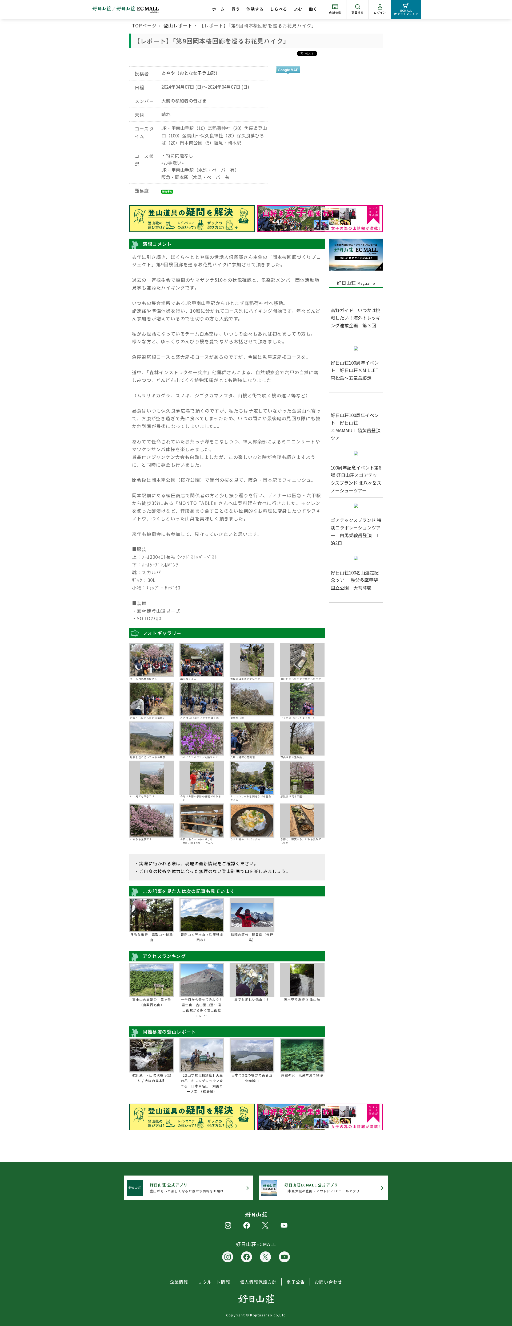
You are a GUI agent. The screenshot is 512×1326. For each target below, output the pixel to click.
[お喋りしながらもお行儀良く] (151, 699)
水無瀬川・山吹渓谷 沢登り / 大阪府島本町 (151, 1078)
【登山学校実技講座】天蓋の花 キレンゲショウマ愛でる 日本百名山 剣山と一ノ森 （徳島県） (202, 1083)
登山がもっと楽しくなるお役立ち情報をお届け (187, 1187)
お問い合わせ (328, 1282)
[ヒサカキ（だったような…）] (302, 699)
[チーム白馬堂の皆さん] (151, 660)
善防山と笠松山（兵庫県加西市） (202, 937)
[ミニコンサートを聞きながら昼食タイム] (252, 778)
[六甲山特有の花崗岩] (252, 738)
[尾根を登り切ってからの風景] (151, 738)
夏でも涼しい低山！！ (252, 999)
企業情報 (179, 1282)
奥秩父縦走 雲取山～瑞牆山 (152, 937)
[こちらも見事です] (151, 820)
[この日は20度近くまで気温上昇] (201, 699)
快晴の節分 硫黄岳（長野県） (252, 937)
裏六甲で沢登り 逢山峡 (302, 999)
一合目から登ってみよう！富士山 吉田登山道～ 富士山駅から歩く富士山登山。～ (202, 1007)
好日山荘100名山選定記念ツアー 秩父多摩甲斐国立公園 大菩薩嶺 (355, 580)
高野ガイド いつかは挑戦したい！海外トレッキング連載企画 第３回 (356, 318)
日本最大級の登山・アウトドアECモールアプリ (322, 1187)
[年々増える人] (201, 660)
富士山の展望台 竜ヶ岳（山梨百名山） (151, 1002)
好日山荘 (356, 282)
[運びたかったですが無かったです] (302, 660)
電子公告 (295, 1282)
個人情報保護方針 (258, 1282)
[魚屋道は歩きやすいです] (252, 660)
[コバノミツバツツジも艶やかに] (201, 738)
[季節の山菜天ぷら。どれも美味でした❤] (302, 820)
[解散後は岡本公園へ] (302, 778)
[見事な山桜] (252, 699)
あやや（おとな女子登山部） (190, 73)
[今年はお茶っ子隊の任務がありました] (202, 778)
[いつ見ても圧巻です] (152, 778)
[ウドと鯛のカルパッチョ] (252, 820)
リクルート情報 (214, 1282)
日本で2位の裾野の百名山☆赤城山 (251, 1078)
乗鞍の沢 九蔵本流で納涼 (302, 1075)
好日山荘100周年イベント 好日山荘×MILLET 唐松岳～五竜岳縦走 (357, 370)
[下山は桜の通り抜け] (302, 738)
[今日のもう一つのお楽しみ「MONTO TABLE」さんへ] (201, 820)
